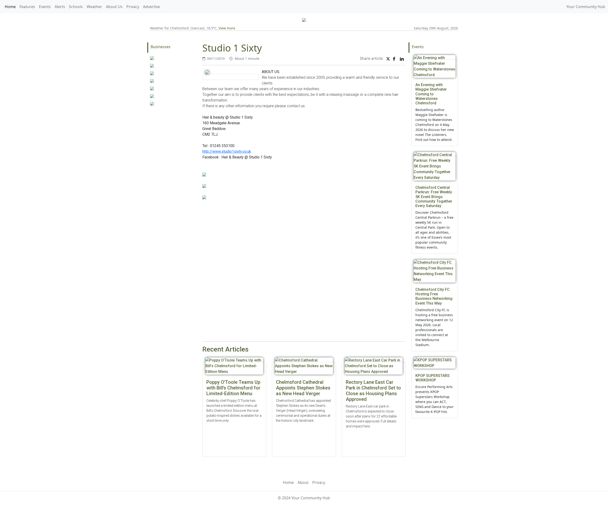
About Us (114, 6)
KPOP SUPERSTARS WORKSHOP (432, 377)
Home (10, 6)
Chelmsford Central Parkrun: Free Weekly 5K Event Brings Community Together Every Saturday (433, 196)
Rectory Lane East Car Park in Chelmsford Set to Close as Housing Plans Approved (373, 390)
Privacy (132, 6)
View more (226, 28)
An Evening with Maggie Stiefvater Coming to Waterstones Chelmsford (431, 94)
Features (27, 6)
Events (45, 6)
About (303, 482)
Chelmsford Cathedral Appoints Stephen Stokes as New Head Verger (303, 387)
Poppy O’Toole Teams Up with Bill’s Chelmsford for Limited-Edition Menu (233, 387)
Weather (94, 6)
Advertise (151, 6)
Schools (76, 6)
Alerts (60, 6)
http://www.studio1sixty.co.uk (226, 151)
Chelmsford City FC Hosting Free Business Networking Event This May (433, 296)
